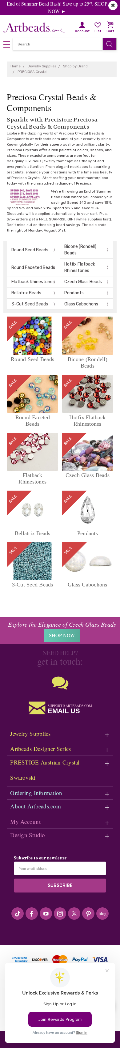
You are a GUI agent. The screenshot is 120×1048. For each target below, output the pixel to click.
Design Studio (27, 835)
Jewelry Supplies (30, 733)
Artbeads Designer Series (40, 748)
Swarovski (22, 777)
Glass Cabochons (81, 304)
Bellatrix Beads (26, 293)
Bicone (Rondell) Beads (80, 250)
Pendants (74, 293)
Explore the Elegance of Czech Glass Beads (62, 624)
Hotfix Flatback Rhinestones (79, 267)
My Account (25, 821)
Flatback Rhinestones (33, 281)
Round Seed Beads (29, 250)
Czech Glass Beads (83, 281)
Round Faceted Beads (33, 267)
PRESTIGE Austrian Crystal (44, 762)
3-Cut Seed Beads (29, 304)
